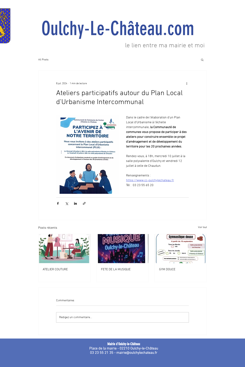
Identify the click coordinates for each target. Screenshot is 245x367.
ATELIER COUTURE (55, 269)
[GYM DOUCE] (181, 248)
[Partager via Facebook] (58, 203)
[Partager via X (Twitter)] (66, 203)
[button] (202, 59)
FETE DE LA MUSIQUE (116, 269)
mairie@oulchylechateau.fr (136, 353)
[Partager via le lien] (84, 203)
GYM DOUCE (167, 269)
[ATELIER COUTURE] (64, 248)
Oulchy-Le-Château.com (122, 28)
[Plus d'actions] (187, 83)
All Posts (43, 59)
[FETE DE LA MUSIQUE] (123, 248)
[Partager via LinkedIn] (75, 203)
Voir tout (202, 227)
